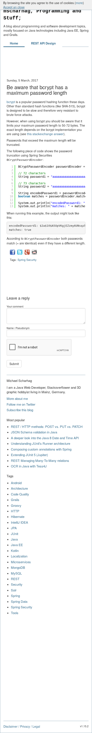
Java (14, 539)
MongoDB (18, 567)
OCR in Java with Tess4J (29, 466)
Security (16, 584)
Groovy (16, 505)
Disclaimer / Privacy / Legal (21, 726)
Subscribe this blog (20, 410)
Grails (15, 499)
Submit (14, 364)
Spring (15, 595)
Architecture (19, 488)
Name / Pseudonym (18, 328)
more (79, 3)
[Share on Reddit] (34, 254)
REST (15, 578)
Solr (13, 590)
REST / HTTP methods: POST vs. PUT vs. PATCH (47, 426)
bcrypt (11, 102)
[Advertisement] (46, 65)
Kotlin (15, 550)
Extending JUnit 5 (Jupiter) (29, 454)
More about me (17, 398)
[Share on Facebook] (13, 254)
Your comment (15, 306)
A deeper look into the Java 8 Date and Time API (45, 438)
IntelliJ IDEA (19, 522)
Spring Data (19, 601)
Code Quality (20, 494)
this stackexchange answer (45, 134)
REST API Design (43, 43)
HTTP (15, 511)
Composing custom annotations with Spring (41, 449)
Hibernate (17, 516)
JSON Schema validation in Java (34, 432)
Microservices (21, 562)
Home (14, 43)
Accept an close (14, 7)
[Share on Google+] (27, 254)
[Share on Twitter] (20, 254)
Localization (19, 556)
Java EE (17, 544)
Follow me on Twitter (21, 404)
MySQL (16, 573)
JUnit (14, 533)
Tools (14, 612)
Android (16, 482)
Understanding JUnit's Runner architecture (40, 443)
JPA (14, 528)
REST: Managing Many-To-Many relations (40, 460)
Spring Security (27, 260)
